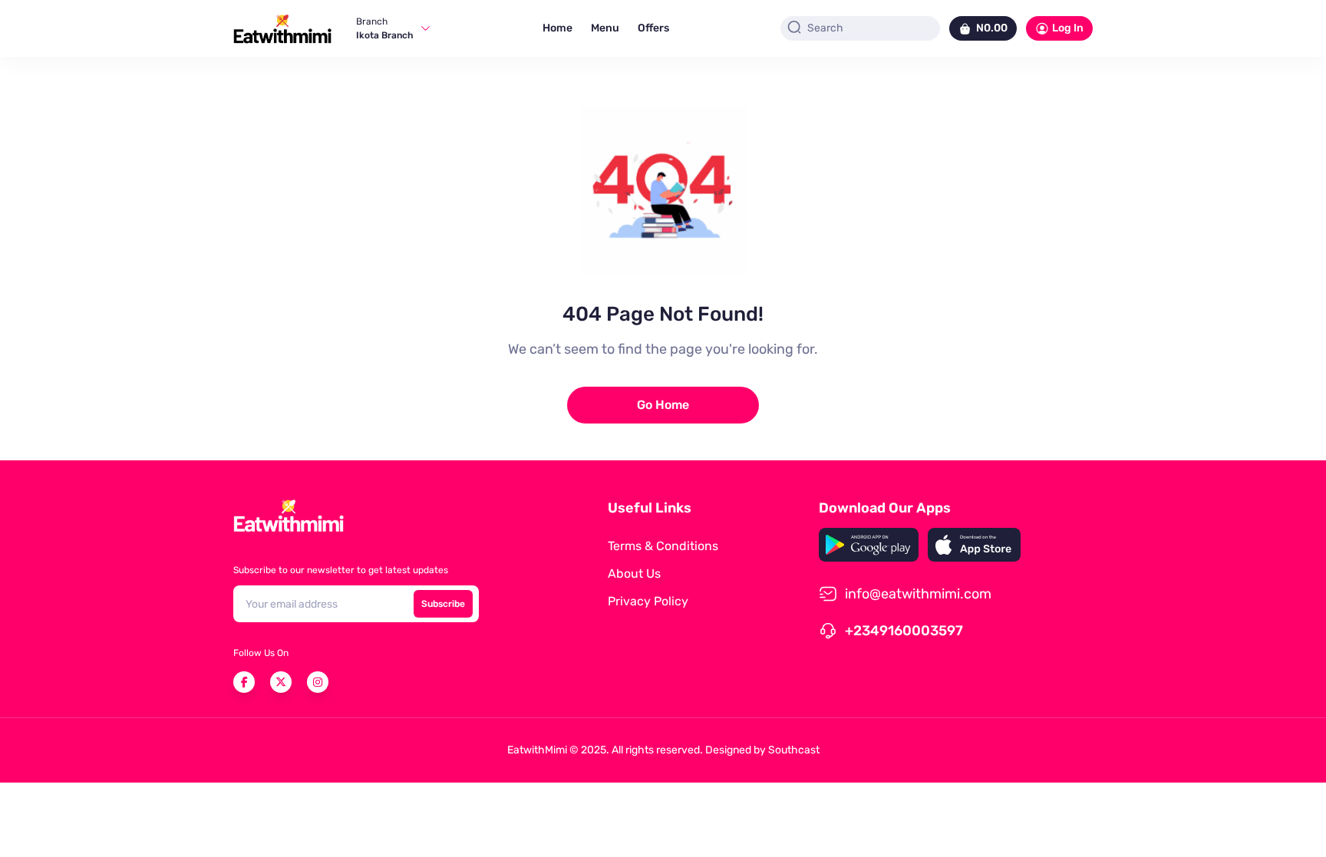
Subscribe (443, 603)
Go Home (663, 404)
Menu (605, 28)
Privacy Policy (648, 601)
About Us (634, 573)
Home (557, 28)
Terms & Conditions (663, 546)
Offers (653, 28)
